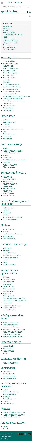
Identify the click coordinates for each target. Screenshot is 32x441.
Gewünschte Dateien (9, 70)
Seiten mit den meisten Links (11, 334)
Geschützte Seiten (8, 66)
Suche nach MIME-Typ (9, 238)
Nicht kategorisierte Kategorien (12, 87)
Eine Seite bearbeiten (9, 279)
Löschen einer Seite (8, 282)
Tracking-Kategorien (9, 134)
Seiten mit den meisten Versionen (13, 336)
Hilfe (30, 12)
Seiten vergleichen (8, 351)
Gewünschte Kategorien (10, 73)
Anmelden (6, 155)
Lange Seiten (6, 82)
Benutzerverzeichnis (9, 188)
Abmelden (6, 148)
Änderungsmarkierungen (10, 219)
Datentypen (6, 396)
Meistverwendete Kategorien (11, 327)
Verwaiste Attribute (8, 403)
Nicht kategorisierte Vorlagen (11, 91)
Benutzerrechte (7, 186)
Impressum (4, 438)
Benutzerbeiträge (8, 181)
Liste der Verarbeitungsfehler (11, 417)
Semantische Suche (9, 374)
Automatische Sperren (9, 179)
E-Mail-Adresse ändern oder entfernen (14, 160)
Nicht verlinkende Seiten (10, 94)
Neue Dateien (7, 212)
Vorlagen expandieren (9, 264)
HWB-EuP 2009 (15, 3)
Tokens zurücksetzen (9, 167)
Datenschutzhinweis (7, 434)
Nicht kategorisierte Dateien (11, 84)
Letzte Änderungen (8, 208)
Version (5, 262)
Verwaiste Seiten (8, 108)
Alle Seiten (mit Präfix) (9, 122)
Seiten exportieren (8, 348)
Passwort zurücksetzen (10, 165)
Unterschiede (7, 293)
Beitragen (6, 426)
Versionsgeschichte (9, 296)
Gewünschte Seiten (8, 75)
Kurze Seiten (6, 80)
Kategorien (6, 124)
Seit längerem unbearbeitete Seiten (13, 98)
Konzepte (5, 401)
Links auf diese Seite (9, 346)
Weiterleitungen (7, 138)
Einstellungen (7, 162)
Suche (4, 131)
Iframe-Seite (6, 429)
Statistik (5, 260)
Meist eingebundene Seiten (11, 322)
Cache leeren (6, 277)
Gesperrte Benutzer (8, 193)
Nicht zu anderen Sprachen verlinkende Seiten (16, 96)
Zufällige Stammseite (9, 307)
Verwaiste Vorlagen (8, 110)
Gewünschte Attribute (9, 399)
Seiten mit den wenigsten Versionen (13, 101)
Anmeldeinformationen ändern (12, 153)
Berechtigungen (7, 191)
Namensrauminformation (10, 257)
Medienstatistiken (8, 236)
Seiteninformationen (9, 291)
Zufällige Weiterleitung (9, 310)
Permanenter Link (8, 286)
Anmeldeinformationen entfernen (13, 151)
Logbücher (6, 210)
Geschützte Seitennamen (10, 68)
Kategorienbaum (8, 127)
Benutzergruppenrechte (10, 184)
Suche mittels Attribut (9, 378)
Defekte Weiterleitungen (10, 61)
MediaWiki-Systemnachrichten (12, 255)
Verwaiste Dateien (8, 103)
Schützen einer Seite (9, 289)
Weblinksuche (7, 136)
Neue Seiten (6, 215)
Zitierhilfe (5, 353)
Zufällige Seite (7, 303)
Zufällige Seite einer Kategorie (12, 305)
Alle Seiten (6, 120)
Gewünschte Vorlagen (9, 77)
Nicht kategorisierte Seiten (10, 89)
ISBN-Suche (6, 250)
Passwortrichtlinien (8, 195)
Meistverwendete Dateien (10, 324)
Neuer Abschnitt (7, 284)
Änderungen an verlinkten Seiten (12, 217)
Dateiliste (5, 231)
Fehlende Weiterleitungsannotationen (14, 412)
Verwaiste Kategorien (9, 105)
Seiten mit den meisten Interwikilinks (14, 329)
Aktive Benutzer (7, 177)
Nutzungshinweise (6, 436)
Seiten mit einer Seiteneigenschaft (13, 129)
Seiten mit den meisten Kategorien (13, 332)
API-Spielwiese (7, 248)
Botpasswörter (7, 157)
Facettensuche (7, 371)
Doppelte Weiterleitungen (10, 63)
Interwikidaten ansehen (10, 253)
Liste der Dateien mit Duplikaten (12, 234)
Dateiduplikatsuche (8, 229)
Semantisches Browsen (10, 376)
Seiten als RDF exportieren (10, 363)
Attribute (5, 389)
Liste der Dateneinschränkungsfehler (14, 415)
